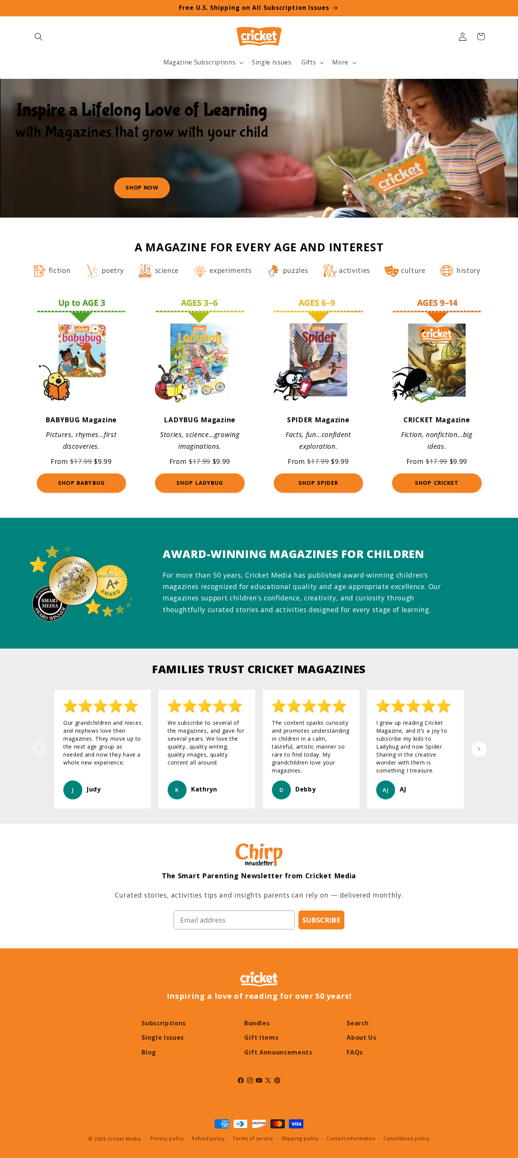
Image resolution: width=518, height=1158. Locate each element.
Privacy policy (167, 1138)
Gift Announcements (278, 1052)
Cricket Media (124, 1139)
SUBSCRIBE (321, 920)
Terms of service (253, 1138)
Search (358, 1023)
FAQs (355, 1052)
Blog (148, 1052)
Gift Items (261, 1037)
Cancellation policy (406, 1138)
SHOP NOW (142, 187)
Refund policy (208, 1138)
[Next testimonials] (479, 749)
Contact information (350, 1138)
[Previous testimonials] (39, 749)
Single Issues (162, 1037)
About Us (361, 1037)
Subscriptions (163, 1023)
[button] (39, 36)
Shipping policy (300, 1138)
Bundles (257, 1023)
